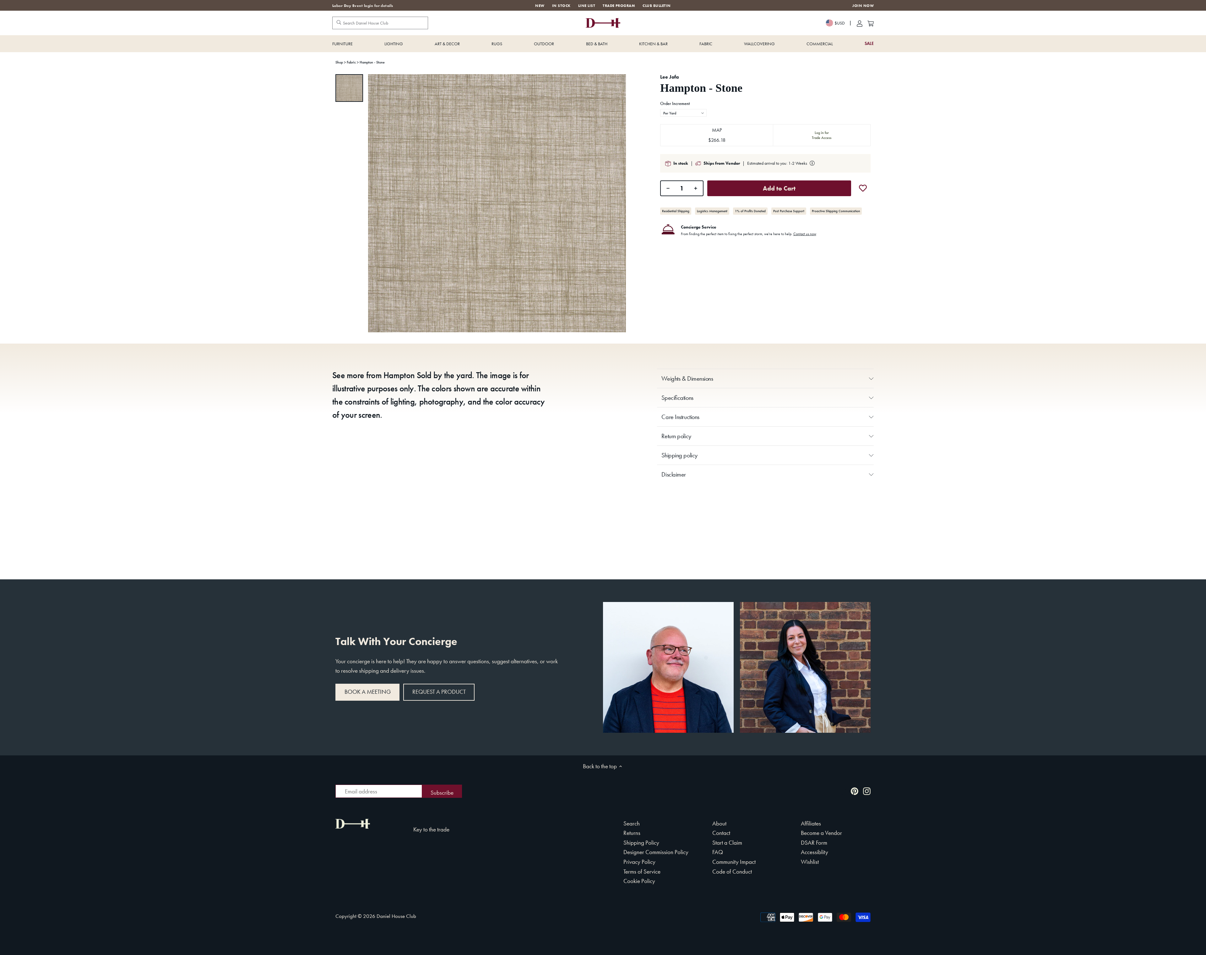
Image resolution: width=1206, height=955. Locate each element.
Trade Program (619, 5)
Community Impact (734, 862)
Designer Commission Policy (655, 852)
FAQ (717, 852)
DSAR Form (814, 843)
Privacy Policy (639, 862)
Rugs (497, 44)
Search (631, 823)
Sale (869, 43)
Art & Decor (447, 44)
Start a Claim (727, 843)
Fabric (705, 44)
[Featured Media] (497, 203)
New (539, 5)
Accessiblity (814, 852)
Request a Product (439, 692)
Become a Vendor (821, 833)
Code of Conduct (732, 871)
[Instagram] (867, 791)
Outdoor (544, 44)
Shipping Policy (641, 843)
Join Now (863, 5)
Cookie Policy (639, 881)
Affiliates (811, 823)
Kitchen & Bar (653, 44)
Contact (721, 833)
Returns (631, 833)
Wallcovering (759, 44)
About (719, 823)
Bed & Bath (596, 44)
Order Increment (675, 103)
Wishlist (810, 862)
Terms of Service (641, 871)
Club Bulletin (657, 5)
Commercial (820, 44)
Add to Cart (779, 188)
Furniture (342, 44)
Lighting (393, 44)
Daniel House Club (396, 916)
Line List (586, 5)
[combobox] (683, 113)
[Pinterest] (854, 791)
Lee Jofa (669, 77)
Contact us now (804, 233)
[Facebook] (842, 791)
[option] (349, 88)
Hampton (399, 375)
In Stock (561, 5)
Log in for (821, 135)
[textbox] (683, 113)
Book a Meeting (368, 692)
